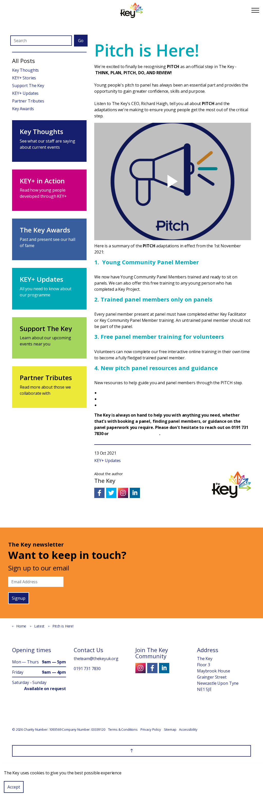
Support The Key (28, 85)
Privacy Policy (150, 729)
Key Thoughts (25, 70)
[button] (131, 751)
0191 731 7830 (87, 668)
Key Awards (23, 108)
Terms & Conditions (123, 729)
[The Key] (131, 10)
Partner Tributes (28, 101)
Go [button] (80, 40)
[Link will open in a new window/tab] (99, 493)
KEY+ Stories (24, 78)
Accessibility (188, 729)
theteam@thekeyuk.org (134, 433)
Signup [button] (18, 598)
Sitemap (170, 729)
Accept (13, 787)
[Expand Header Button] (255, 10)
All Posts (23, 60)
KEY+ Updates (107, 460)
